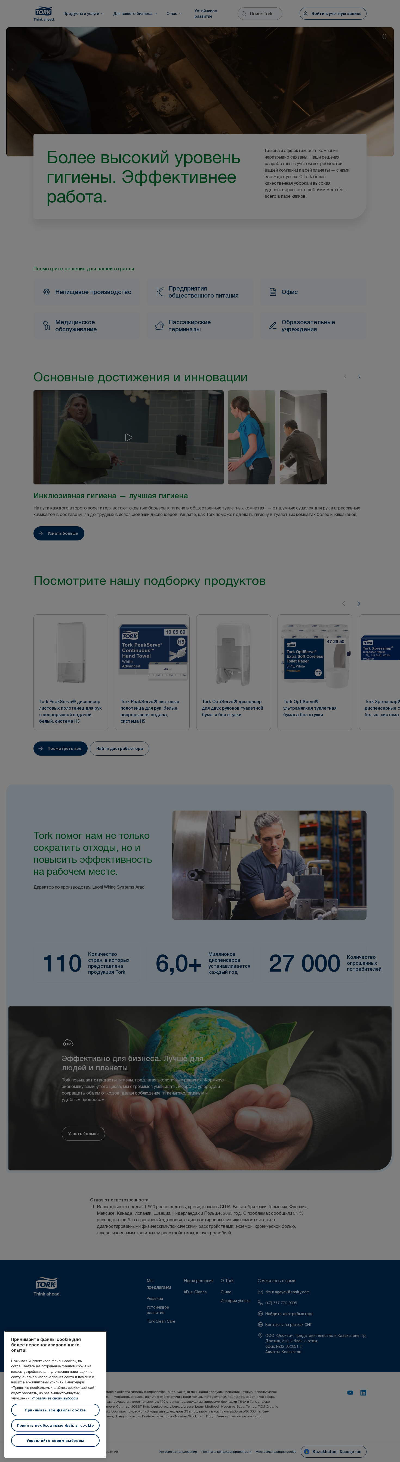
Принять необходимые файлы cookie (55, 1425)
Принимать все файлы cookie (55, 1410)
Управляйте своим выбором (55, 1398)
